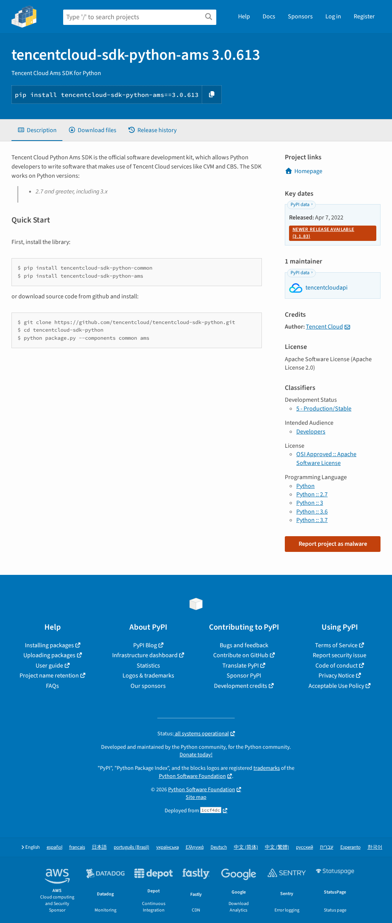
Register (364, 16)
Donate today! (196, 755)
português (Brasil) (131, 847)
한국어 (375, 847)
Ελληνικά (195, 847)
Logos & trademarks (148, 675)
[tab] (36, 130)
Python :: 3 (309, 503)
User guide (49, 665)
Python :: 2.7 (312, 494)
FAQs (52, 686)
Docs (269, 16)
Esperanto (350, 847)
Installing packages (49, 645)
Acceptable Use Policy (336, 686)
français (77, 847)
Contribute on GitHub (240, 655)
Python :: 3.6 (312, 511)
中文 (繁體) (277, 847)
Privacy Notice (336, 675)
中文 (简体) (246, 847)
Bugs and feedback (244, 645)
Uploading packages (49, 655)
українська (167, 847)
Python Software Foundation (192, 776)
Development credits (240, 686)
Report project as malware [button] (333, 544)
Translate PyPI (240, 665)
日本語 (99, 847)
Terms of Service (336, 645)
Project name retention (49, 675)
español (54, 847)
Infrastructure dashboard (145, 655)
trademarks (266, 768)
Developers (310, 431)
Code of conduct (336, 665)
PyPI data (300, 204)
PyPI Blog (145, 645)
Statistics (148, 665)
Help (244, 16)
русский (304, 847)
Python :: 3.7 (312, 520)
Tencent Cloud (324, 326)
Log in (333, 16)
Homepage (308, 171)
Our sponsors (148, 686)
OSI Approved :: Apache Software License (326, 458)
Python (305, 486)
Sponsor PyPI (244, 675)
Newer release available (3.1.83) (323, 233)
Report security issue (339, 655)
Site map (196, 797)
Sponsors (300, 16)
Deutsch (219, 847)
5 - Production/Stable (323, 408)
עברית (326, 847)
